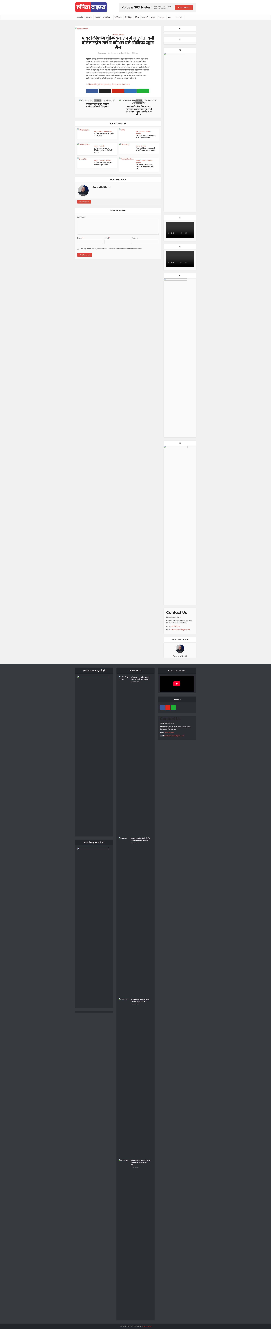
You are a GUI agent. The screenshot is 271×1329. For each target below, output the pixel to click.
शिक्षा (137, 17)
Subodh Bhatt (126, 53)
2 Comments (135, 682)
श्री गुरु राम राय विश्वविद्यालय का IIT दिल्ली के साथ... (145, 137)
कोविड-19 (118, 17)
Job (169, 17)
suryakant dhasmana (121, 84)
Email (107, 238)
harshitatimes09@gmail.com (180, 630)
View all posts (84, 202)
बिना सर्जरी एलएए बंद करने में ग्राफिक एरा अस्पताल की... (146, 149)
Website (135, 238)
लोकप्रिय (138, 133)
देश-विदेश (128, 17)
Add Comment (113, 53)
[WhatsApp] (173, 707)
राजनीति (145, 17)
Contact (179, 17)
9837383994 (175, 626)
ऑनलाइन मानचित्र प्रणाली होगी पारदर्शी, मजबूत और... (140, 678)
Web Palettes (147, 1326)
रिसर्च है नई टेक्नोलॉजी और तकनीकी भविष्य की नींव (140, 839)
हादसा (153, 17)
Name (80, 238)
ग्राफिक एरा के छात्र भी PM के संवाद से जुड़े (104, 135)
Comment (81, 217)
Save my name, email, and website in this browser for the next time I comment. (111, 249)
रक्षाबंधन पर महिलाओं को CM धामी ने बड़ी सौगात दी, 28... (145, 167)
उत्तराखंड (80, 17)
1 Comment (135, 843)
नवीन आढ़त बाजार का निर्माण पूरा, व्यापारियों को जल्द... (103, 150)
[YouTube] (167, 707)
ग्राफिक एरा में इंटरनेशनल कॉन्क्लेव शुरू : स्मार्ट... (103, 164)
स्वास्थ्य (97, 17)
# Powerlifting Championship (99, 84)
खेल (95, 131)
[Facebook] (162, 707)
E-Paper (162, 17)
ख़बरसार (89, 17)
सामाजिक (106, 17)
